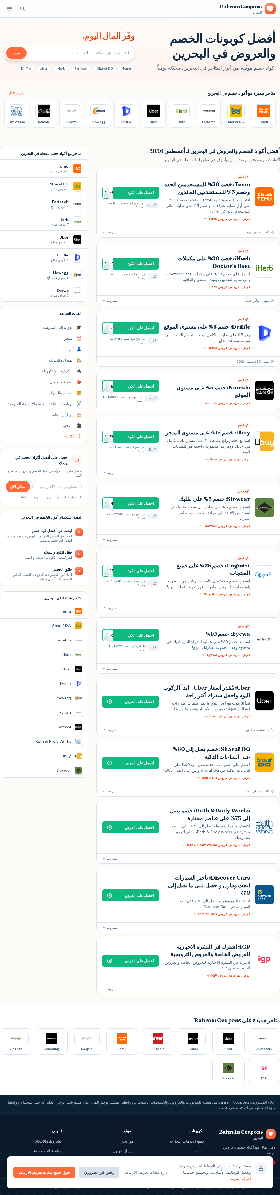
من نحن (127, 1141)
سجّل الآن (18, 486)
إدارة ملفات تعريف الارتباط (146, 1172)
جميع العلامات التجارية (187, 1141)
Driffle (26, 68)
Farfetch (81, 68)
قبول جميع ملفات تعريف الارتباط (44, 1172)
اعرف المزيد (241, 1178)
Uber (44, 68)
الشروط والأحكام (48, 1141)
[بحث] (22, 9)
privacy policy (37, 497)
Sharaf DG (105, 68)
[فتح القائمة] (9, 9)
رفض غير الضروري (99, 1172)
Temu (126, 68)
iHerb (61, 68)
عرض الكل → (14, 93)
